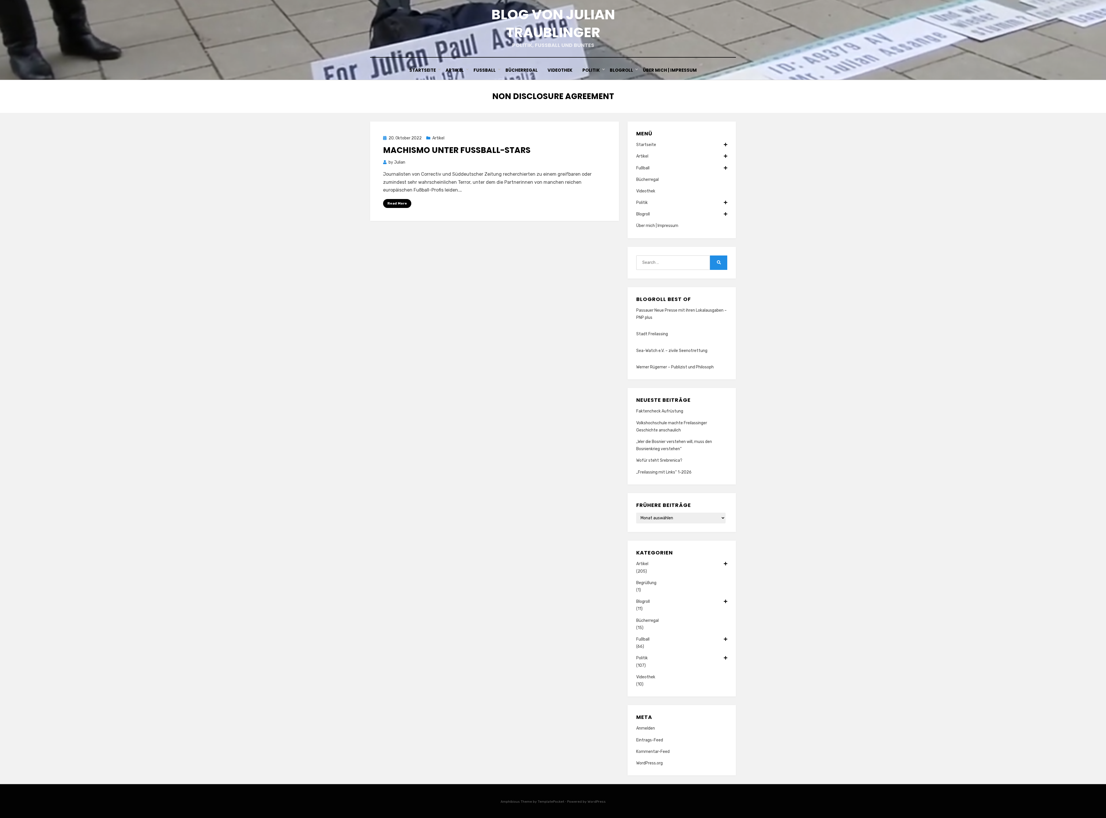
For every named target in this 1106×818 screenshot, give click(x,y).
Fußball (485, 70)
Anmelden (645, 728)
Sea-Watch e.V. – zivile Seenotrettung (671, 350)
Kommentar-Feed (653, 751)
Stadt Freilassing (652, 334)
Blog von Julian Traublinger (553, 23)
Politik (591, 70)
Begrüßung (646, 582)
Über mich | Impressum (670, 70)
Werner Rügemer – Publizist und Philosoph (675, 367)
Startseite (422, 70)
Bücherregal (521, 70)
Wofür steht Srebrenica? (659, 460)
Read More (397, 203)
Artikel (455, 70)
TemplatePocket (551, 802)
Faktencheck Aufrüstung (659, 411)
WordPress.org (649, 763)
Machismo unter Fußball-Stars (457, 150)
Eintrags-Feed (649, 740)
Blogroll (621, 70)
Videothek (560, 70)
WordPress (597, 802)
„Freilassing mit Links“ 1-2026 (664, 472)
